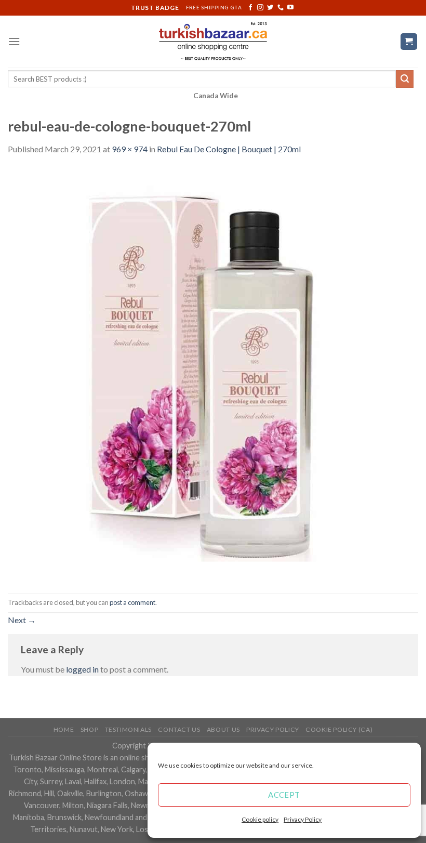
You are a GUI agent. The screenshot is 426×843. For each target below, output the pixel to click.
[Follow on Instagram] (260, 7)
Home (64, 729)
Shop (89, 729)
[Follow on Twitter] (270, 7)
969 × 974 (130, 149)
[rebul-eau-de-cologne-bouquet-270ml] (213, 373)
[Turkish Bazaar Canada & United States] (213, 41)
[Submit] (405, 79)
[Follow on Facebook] (250, 7)
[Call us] (280, 7)
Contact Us (179, 729)
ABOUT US (223, 729)
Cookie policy (260, 819)
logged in (82, 669)
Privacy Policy (303, 819)
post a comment (132, 602)
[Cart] (409, 41)
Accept (284, 794)
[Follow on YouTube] (290, 7)
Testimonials (128, 729)
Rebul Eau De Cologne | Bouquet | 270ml (229, 149)
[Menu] (14, 41)
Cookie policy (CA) (338, 729)
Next (22, 620)
